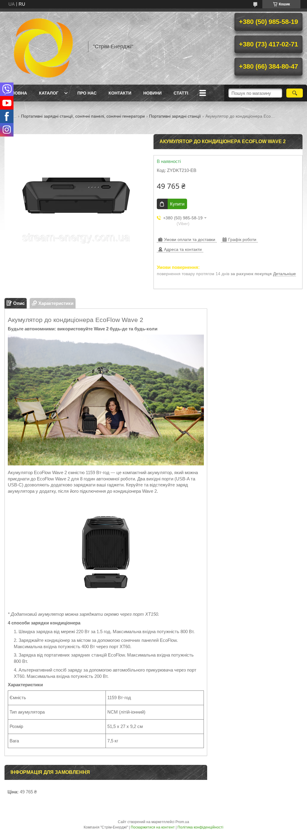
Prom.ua (182, 822)
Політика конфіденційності (200, 827)
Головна (16, 93)
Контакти (120, 93)
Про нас (87, 93)
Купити (177, 203)
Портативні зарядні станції (175, 116)
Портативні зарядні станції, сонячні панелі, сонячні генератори (83, 116)
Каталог (48, 93)
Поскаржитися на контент (153, 827)
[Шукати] (294, 93)
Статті (181, 93)
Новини (152, 93)
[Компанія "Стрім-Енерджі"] (43, 46)
